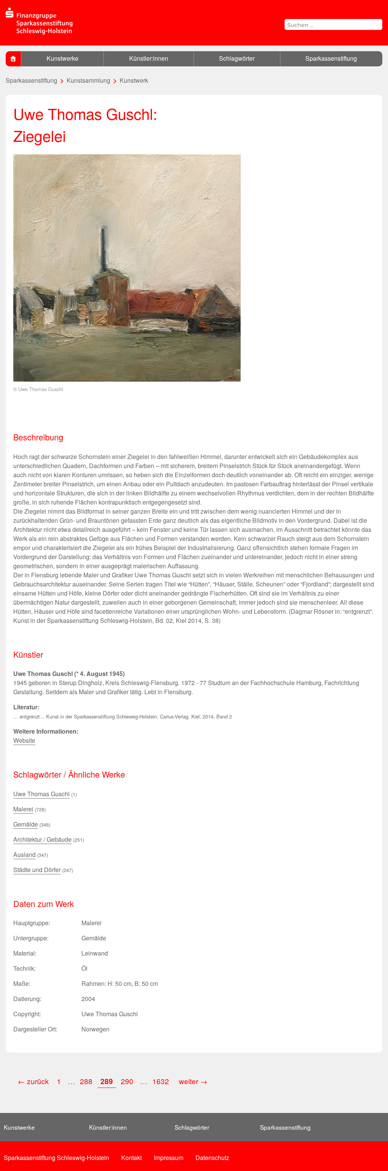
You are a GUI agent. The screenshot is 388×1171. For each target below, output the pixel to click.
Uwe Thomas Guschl (41, 793)
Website (24, 740)
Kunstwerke (62, 58)
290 (127, 1081)
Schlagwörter (237, 58)
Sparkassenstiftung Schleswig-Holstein (56, 1157)
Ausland (24, 854)
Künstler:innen (148, 58)
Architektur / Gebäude (42, 839)
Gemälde (25, 824)
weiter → (193, 1081)
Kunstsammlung (88, 80)
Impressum (168, 1157)
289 (106, 1081)
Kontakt (131, 1157)
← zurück (33, 1081)
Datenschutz (212, 1157)
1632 (161, 1081)
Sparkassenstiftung (331, 58)
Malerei (23, 809)
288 (86, 1081)
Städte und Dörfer (37, 869)
